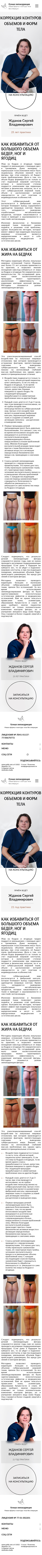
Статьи (23, 764)
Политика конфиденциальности (29, 765)
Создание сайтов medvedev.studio (8, 769)
